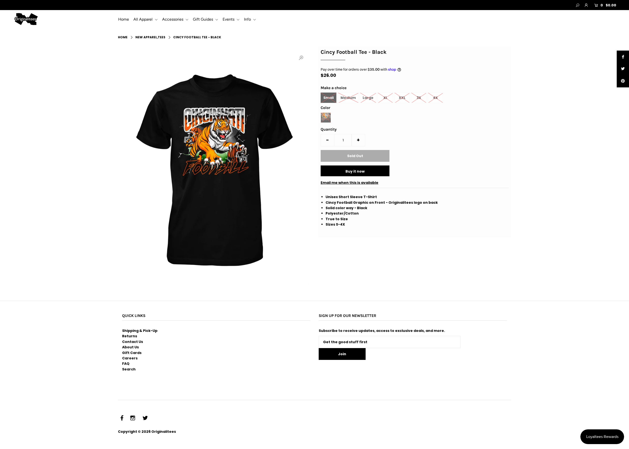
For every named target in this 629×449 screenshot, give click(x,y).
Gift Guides (203, 19)
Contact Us (132, 341)
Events (229, 19)
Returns (129, 336)
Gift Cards (132, 352)
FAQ (125, 363)
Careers (130, 358)
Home (123, 19)
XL (385, 97)
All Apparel (143, 19)
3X (418, 97)
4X (435, 97)
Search (129, 369)
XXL (402, 97)
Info (248, 19)
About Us (130, 347)
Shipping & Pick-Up (139, 330)
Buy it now (355, 171)
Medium (348, 97)
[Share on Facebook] (623, 57)
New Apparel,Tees (150, 37)
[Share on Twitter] (623, 69)
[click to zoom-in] (301, 58)
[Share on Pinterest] (623, 81)
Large (368, 97)
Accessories (173, 19)
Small (328, 97)
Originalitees (163, 431)
